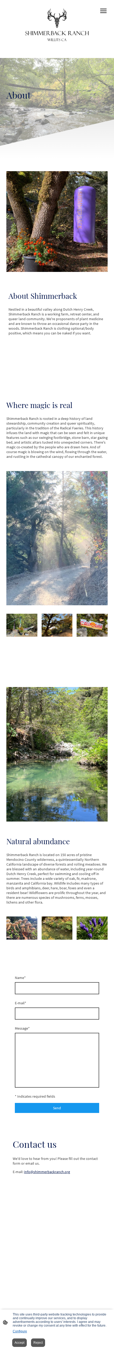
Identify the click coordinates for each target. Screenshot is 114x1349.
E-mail (20, 1003)
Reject (38, 1343)
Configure (20, 1331)
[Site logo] (57, 25)
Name (20, 977)
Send (57, 1108)
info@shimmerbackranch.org (47, 1171)
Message (22, 1028)
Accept (19, 1343)
